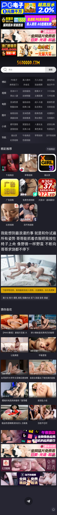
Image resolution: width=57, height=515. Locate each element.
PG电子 (14, 80)
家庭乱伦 (26, 124)
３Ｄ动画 (51, 91)
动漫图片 (51, 113)
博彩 (4, 81)
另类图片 (51, 118)
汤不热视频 (51, 135)
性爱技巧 (51, 129)
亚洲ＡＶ (14, 91)
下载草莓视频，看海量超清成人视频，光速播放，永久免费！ (28, 290)
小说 (4, 126)
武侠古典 (51, 124)
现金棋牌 (38, 84)
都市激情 (14, 124)
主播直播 (38, 95)
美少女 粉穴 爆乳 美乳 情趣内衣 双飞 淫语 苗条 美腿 (25, 297)
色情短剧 (26, 140)
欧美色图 (38, 113)
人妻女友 (38, 124)
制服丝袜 (14, 106)
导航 (4, 137)
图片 (4, 115)
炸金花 (26, 84)
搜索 (51, 69)
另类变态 (51, 106)
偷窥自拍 (14, 113)
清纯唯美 (26, 118)
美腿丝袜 (14, 118)
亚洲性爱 (14, 102)
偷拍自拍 (26, 102)
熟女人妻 (14, 95)
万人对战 (38, 80)
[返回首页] (53, 509)
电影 (4, 104)
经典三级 (26, 106)
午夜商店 (26, 135)
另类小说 (26, 129)
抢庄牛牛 (51, 84)
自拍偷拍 (26, 91)
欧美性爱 (51, 102)
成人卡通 (38, 102)
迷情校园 (14, 129)
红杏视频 (14, 140)
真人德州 (26, 80)
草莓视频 (38, 135)
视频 (4, 93)
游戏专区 (51, 80)
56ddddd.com (28, 62)
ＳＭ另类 (51, 95)
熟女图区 (38, 118)
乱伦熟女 (38, 106)
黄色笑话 (38, 129)
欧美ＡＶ (38, 91)
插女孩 (14, 135)
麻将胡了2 (14, 84)
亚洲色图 (26, 113)
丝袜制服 (26, 95)
